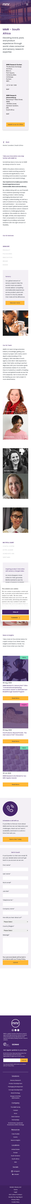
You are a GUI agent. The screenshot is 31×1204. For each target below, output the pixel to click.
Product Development (15, 1083)
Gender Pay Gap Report (15, 1197)
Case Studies (15, 1134)
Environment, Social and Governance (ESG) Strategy (15, 1124)
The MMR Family (15, 1107)
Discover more (15, 303)
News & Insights (15, 1140)
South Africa (15, 1159)
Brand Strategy (15, 1093)
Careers (15, 1110)
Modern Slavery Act (15, 1187)
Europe (15, 1152)
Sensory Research (15, 1080)
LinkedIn (16, 1174)
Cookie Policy (15, 1202)
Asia (15, 1162)
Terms (15, 1189)
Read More (15, 698)
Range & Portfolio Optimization (15, 1097)
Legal (15, 1192)
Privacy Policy (15, 1199)
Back (7, 142)
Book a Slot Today (15, 839)
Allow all (15, 612)
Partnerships (15, 1120)
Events (15, 1137)
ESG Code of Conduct (15, 1194)
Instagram (17, 1171)
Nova (15, 1113)
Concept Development (15, 1090)
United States (15, 1149)
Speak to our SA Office (15, 124)
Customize (14, 617)
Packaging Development (15, 1087)
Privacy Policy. (21, 959)
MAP (7, 89)
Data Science (15, 1116)
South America (15, 1156)
